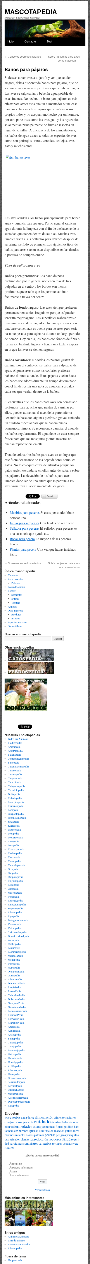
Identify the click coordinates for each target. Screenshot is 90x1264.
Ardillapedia (14, 1066)
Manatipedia (14, 861)
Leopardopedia (15, 837)
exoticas (50, 1126)
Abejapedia (13, 1026)
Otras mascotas (16, 610)
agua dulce (27, 1117)
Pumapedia (13, 896)
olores (29, 1135)
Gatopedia (13, 888)
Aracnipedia (14, 746)
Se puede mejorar (20, 1175)
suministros (30, 1143)
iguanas (33, 1131)
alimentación (44, 1117)
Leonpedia (13, 833)
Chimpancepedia (16, 786)
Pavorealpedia (15, 1085)
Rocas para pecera (22, 538)
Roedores (16, 614)
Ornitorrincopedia (17, 1078)
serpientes (16, 1143)
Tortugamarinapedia (18, 920)
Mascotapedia (15, 892)
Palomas (15, 583)
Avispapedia (14, 1034)
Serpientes (16, 594)
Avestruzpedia (15, 750)
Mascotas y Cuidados (19, 1244)
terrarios (45, 1143)
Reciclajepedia (15, 900)
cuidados (43, 1121)
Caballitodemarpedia (18, 766)
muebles (20, 1135)
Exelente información (22, 1167)
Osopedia (13, 873)
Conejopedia (14, 1046)
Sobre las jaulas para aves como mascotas (64, 58)
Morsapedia (14, 857)
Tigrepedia (13, 916)
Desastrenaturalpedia (18, 936)
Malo (14, 1171)
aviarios (71, 1117)
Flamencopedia (15, 806)
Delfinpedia (14, 794)
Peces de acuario (16, 587)
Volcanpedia (14, 928)
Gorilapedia (14, 975)
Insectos (15, 618)
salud (66, 1139)
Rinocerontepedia (17, 904)
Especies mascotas (17, 622)
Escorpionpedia (16, 802)
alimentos (60, 1117)
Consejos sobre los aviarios (23, 56)
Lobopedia (13, 845)
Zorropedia (13, 940)
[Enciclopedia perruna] (31, 672)
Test (49, 41)
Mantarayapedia (16, 849)
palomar (39, 1135)
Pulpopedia (13, 963)
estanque (39, 1126)
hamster (13, 1131)
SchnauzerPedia (16, 1022)
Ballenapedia (14, 754)
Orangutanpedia (16, 971)
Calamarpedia (15, 774)
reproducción (39, 1139)
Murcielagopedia (16, 865)
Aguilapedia (14, 1030)
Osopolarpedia (15, 877)
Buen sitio (16, 1163)
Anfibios (12, 606)
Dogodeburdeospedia (19, 1101)
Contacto (30, 41)
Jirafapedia (13, 821)
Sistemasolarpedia (17, 932)
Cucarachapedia (16, 1089)
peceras (50, 1134)
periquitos (72, 1135)
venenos (68, 1144)
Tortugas (15, 602)
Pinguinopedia (15, 880)
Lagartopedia (14, 829)
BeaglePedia (14, 987)
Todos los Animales (18, 739)
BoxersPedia (14, 991)
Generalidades (15, 626)
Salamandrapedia (16, 1082)
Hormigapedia (15, 1062)
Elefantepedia (15, 798)
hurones (23, 1131)
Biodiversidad (15, 742)
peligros (61, 1135)
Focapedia (13, 809)
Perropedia (13, 884)
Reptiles (12, 590)
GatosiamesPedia (17, 1007)
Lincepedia (13, 841)
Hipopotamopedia (17, 817)
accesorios (13, 1117)
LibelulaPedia (15, 979)
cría (30, 1122)
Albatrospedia (15, 1070)
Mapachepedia (15, 1093)
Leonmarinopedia (17, 951)
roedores (55, 1139)
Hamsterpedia (15, 1058)
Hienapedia (13, 1074)
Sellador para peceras (24, 528)
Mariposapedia (15, 955)
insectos (59, 1131)
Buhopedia (13, 762)
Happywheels (15, 1260)
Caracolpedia (14, 782)
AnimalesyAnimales (18, 1236)
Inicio (10, 41)
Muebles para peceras (25, 512)
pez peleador (12, 1139)
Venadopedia (14, 924)
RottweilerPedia (16, 1018)
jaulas (69, 1130)
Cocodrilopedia (16, 790)
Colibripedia (14, 944)
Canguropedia (15, 778)
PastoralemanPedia (17, 1011)
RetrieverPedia (15, 1015)
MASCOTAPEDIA (31, 11)
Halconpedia (14, 1054)
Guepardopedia (16, 813)
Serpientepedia (15, 908)
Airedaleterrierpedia (18, 1097)
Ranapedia (13, 1105)
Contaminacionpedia (18, 758)
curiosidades (60, 1122)
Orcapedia (13, 869)
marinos (10, 1135)
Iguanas (15, 598)
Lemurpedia (14, 947)
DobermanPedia (16, 999)
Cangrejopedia (15, 1042)
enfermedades (21, 1126)
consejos (21, 1121)
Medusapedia (15, 853)
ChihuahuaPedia (16, 995)
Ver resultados (42, 1190)
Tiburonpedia (15, 912)
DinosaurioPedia (16, 983)
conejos (9, 1122)
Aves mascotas (15, 579)
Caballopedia (14, 770)
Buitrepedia (14, 1038)
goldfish (68, 1126)
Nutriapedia (14, 967)
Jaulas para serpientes (24, 523)
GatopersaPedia (16, 1003)
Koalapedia (13, 825)
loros (76, 1131)
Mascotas (13, 575)
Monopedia (14, 959)
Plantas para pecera (23, 549)
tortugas (57, 1143)
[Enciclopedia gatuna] (31, 660)
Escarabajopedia (16, 1050)
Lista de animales (17, 1240)
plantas (25, 1139)
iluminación (46, 1131)
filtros (59, 1127)
